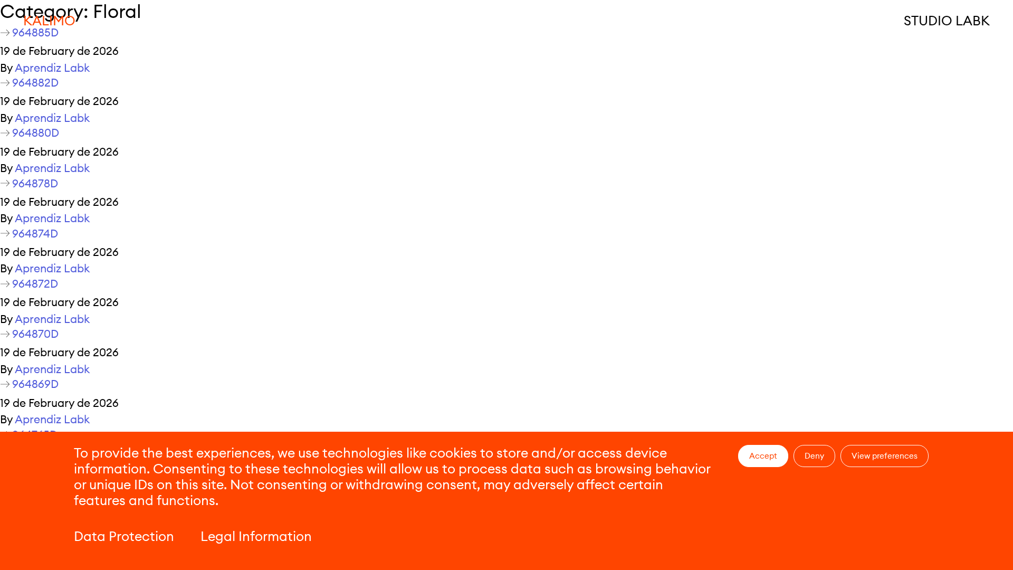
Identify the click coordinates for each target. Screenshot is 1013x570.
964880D (35, 132)
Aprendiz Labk (52, 68)
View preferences (885, 456)
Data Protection (124, 536)
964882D (35, 82)
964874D (35, 233)
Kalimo (49, 20)
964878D (35, 183)
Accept (763, 456)
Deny (814, 456)
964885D (35, 32)
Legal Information (256, 536)
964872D (35, 283)
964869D (35, 384)
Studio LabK (947, 20)
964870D (35, 333)
